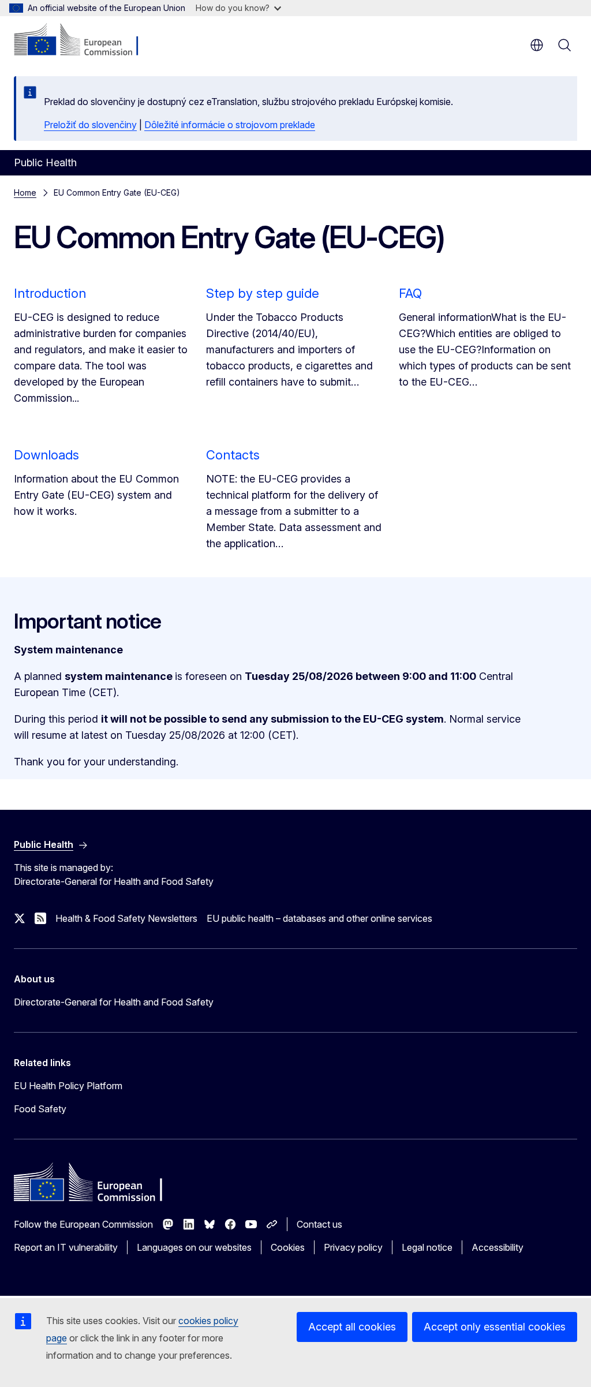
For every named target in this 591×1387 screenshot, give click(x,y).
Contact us (319, 1224)
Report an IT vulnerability (66, 1247)
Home (25, 192)
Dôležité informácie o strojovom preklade (229, 124)
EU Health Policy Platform (68, 1085)
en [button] (536, 45)
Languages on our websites (194, 1247)
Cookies (288, 1247)
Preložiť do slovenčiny (90, 124)
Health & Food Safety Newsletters (126, 918)
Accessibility (497, 1247)
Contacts (233, 454)
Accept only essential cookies (495, 1327)
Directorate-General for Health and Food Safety (114, 1002)
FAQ (410, 293)
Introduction (50, 293)
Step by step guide (262, 293)
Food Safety (40, 1109)
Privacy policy (353, 1247)
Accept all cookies (352, 1327)
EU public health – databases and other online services (319, 918)
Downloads (46, 454)
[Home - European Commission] (84, 40)
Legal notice (427, 1247)
